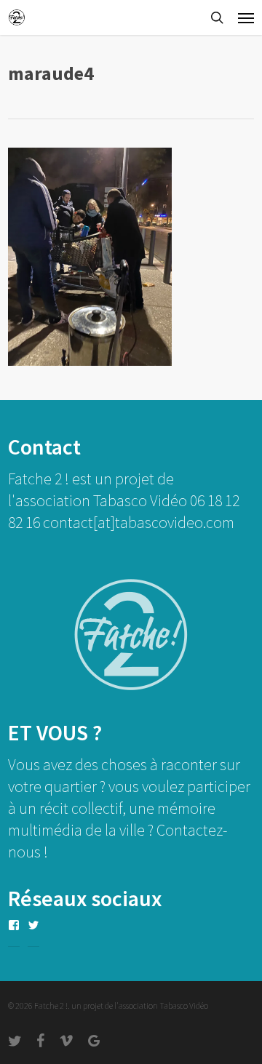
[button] (246, 17)
